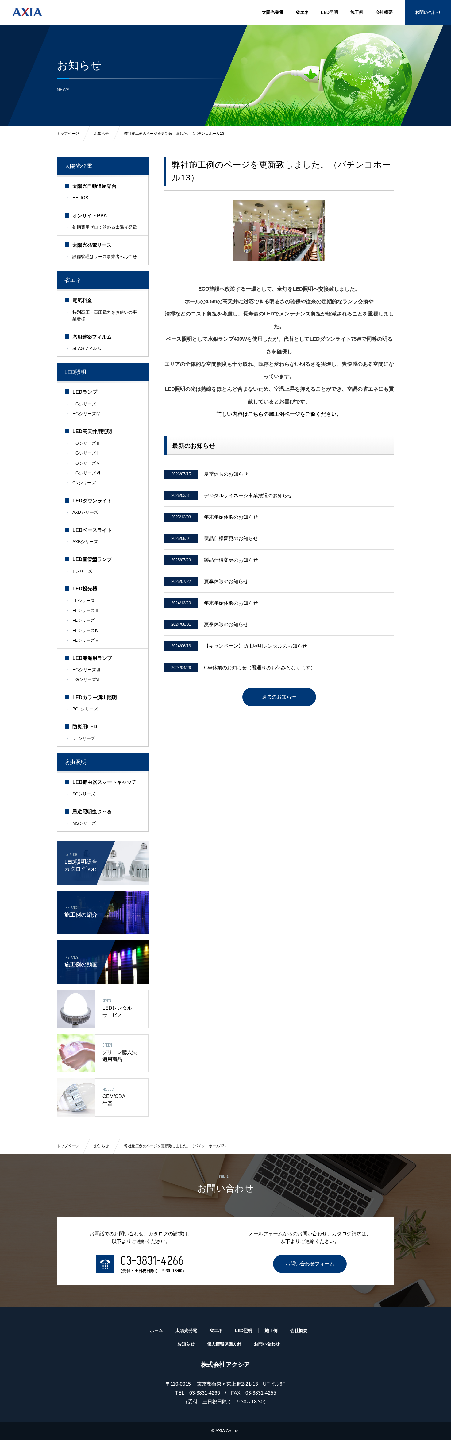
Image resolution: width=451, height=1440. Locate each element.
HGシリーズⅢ (86, 453)
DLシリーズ (83, 738)
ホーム (156, 1330)
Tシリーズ (82, 571)
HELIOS (80, 197)
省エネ (302, 12)
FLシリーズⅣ (85, 630)
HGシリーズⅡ (86, 443)
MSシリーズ (84, 823)
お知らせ (101, 1146)
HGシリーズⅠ (86, 403)
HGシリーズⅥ (86, 472)
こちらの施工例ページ (274, 414)
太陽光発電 (272, 12)
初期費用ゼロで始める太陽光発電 (104, 227)
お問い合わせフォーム (309, 1263)
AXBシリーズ (85, 541)
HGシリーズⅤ (86, 463)
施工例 (356, 12)
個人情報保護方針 (224, 1344)
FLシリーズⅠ (85, 600)
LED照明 (329, 12)
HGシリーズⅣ (86, 413)
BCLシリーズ (85, 708)
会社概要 (384, 12)
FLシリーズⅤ (85, 640)
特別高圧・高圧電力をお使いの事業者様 (104, 315)
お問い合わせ (428, 12)
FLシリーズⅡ (85, 610)
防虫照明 (75, 762)
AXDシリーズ (85, 512)
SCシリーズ (83, 794)
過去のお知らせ (279, 696)
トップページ (68, 1146)
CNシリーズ (84, 482)
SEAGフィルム (86, 348)
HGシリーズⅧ (86, 679)
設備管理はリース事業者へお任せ (104, 256)
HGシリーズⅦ (86, 669)
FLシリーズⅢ (85, 620)
